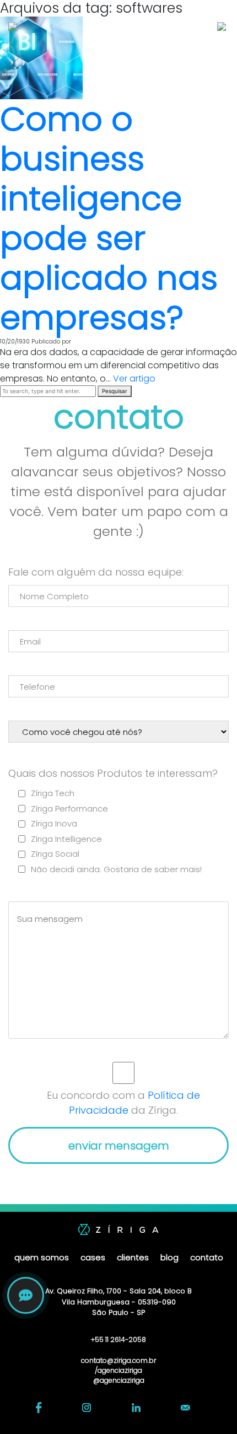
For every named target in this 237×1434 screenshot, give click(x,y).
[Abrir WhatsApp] (209, 1406)
